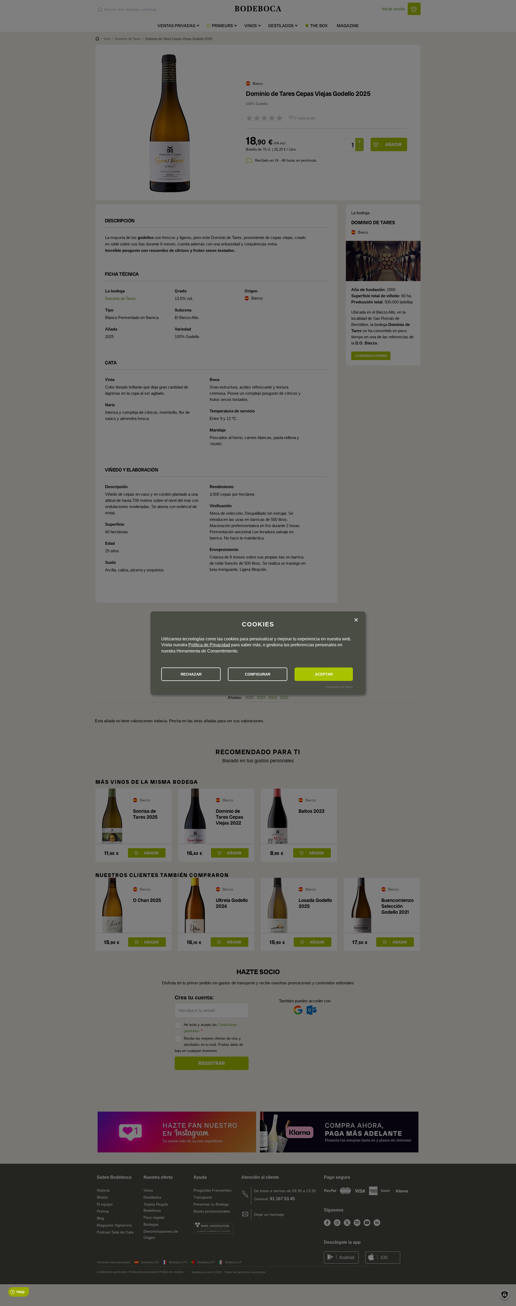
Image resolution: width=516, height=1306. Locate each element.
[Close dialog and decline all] (356, 620)
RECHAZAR (191, 674)
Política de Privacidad (209, 645)
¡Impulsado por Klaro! (339, 686)
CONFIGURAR (257, 674)
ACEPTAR (324, 674)
